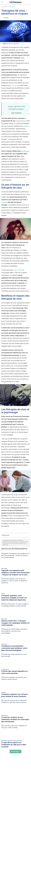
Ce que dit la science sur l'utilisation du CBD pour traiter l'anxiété (13, 745)
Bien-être (4, 568)
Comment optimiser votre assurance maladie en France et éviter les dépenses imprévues (14, 598)
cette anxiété (15, 85)
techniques (25, 151)
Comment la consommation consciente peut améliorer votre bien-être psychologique (14, 648)
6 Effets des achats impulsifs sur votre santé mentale (14, 672)
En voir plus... (15, 751)
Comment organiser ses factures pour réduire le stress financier (14, 695)
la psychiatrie (20, 121)
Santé (3, 593)
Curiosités (4, 715)
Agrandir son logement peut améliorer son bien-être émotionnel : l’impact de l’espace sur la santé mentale (15, 572)
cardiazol (26, 126)
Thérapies (12, 6)
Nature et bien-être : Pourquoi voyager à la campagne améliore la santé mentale (15, 623)
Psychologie (4, 6)
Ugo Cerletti (17, 270)
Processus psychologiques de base (11, 740)
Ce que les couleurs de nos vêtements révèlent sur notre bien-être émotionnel (15, 719)
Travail (3, 692)
